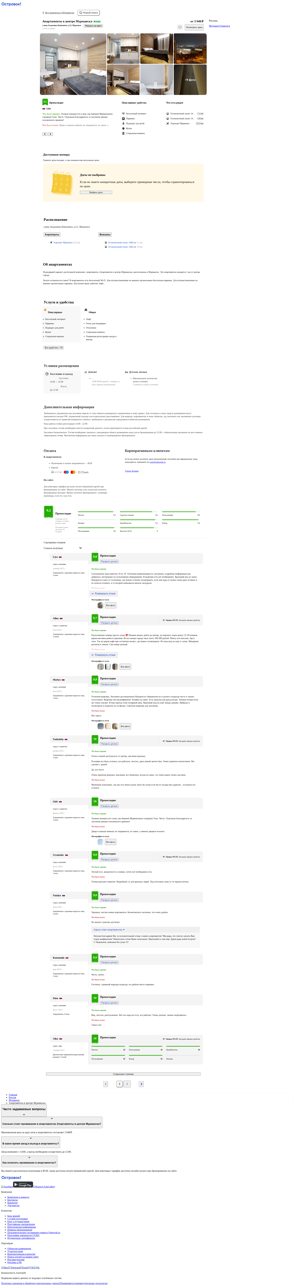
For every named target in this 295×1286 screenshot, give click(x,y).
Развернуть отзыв (105, 593)
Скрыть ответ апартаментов (108, 929)
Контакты (12, 1200)
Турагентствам (15, 1251)
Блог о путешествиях (18, 1221)
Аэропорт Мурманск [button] (63, 242)
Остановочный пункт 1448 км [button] (122, 242)
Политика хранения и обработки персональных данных (30, 1283)
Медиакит (214, 26)
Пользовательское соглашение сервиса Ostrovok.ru (33, 1232)
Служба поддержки (17, 1218)
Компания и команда (18, 1197)
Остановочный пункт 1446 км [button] (122, 247)
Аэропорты (52, 234)
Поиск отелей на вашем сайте (23, 1257)
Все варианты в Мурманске (59, 12)
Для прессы (13, 1205)
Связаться (225, 26)
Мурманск (14, 1100)
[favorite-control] (180, 27)
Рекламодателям (15, 1259)
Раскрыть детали (109, 561)
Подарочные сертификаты (21, 1238)
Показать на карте (93, 26)
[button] (73, 64)
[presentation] (63, 545)
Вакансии (12, 1202)
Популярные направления (21, 1224)
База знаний (13, 1216)
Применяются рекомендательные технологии (84, 1283)
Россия (12, 1097)
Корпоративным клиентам (21, 1254)
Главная (13, 1094)
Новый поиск (90, 12)
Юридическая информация (21, 1227)
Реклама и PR (14, 1262)
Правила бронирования (19, 1229)
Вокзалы (105, 234)
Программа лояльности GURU (23, 1235)
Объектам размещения (19, 1248)
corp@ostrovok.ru (158, 462)
